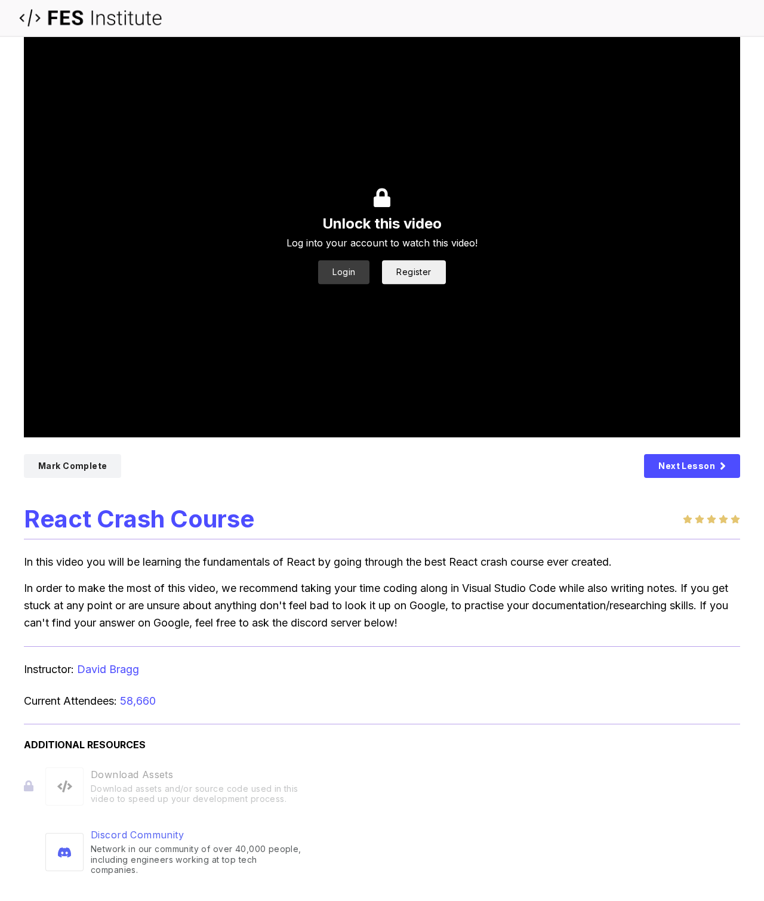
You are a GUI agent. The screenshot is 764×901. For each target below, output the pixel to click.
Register (413, 272)
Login (343, 272)
